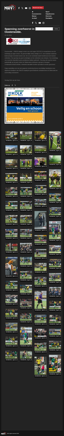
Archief (34, 18)
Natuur (34, 16)
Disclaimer (49, 18)
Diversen (49, 16)
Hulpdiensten (50, 14)
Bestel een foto (37, 7)
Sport (47, 11)
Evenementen (36, 14)
